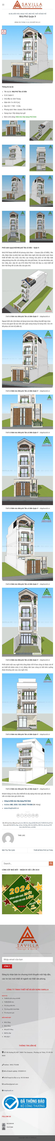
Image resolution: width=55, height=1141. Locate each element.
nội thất (33, 827)
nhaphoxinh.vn (8, 1090)
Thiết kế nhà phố (40, 13)
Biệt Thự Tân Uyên (8, 850)
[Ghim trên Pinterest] (33, 815)
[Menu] (3, 4)
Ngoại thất (24, 13)
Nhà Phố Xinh (26, 827)
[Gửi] (51, 863)
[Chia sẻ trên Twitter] (25, 815)
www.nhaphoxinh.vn (11, 808)
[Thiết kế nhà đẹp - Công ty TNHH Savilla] (28, 4)
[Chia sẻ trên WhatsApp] (18, 815)
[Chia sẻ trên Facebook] (22, 815)
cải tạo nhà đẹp (23, 825)
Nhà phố (31, 13)
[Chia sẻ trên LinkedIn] (36, 815)
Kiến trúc (16, 13)
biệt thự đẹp (14, 825)
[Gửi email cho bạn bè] (29, 815)
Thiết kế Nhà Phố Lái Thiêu (43, 850)
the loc (37, 22)
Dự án (11, 13)
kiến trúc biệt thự (33, 825)
